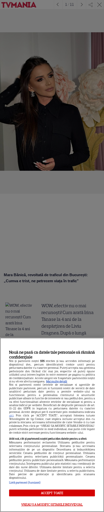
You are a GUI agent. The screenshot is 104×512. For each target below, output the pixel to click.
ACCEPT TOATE (52, 493)
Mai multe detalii (56, 381)
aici (11, 415)
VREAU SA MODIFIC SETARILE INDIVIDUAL (52, 504)
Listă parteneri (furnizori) (25, 482)
